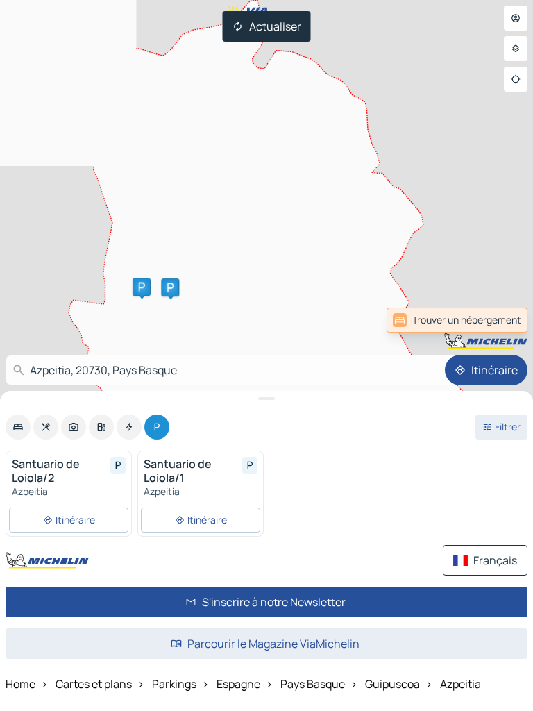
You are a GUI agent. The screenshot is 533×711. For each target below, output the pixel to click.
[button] (142, 287)
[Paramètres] (515, 48)
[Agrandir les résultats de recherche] (266, 398)
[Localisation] (515, 79)
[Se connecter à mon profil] (515, 18)
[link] (496, 320)
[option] (18, 427)
